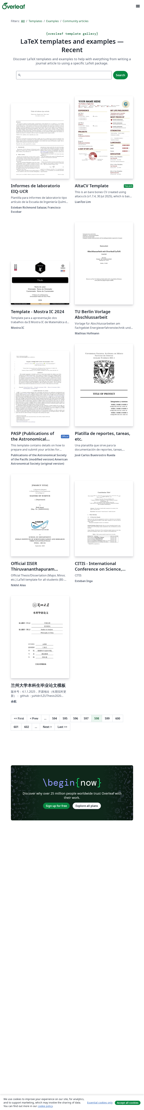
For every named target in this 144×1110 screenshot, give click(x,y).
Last (62, 727)
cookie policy (45, 1106)
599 (107, 718)
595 (65, 718)
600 (117, 718)
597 (86, 718)
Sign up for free (56, 806)
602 (26, 727)
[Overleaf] (13, 6)
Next (47, 727)
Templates (35, 21)
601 (16, 727)
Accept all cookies (127, 1102)
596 (75, 718)
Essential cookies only (100, 1102)
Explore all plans (87, 806)
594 (54, 718)
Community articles (76, 21)
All (23, 21)
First (19, 718)
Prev (34, 718)
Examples (52, 21)
